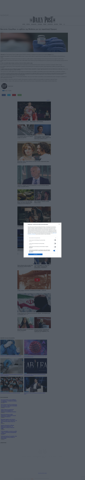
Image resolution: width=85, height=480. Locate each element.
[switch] (54, 240)
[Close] (59, 224)
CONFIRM (35, 254)
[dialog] (42, 240)
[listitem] (42, 237)
